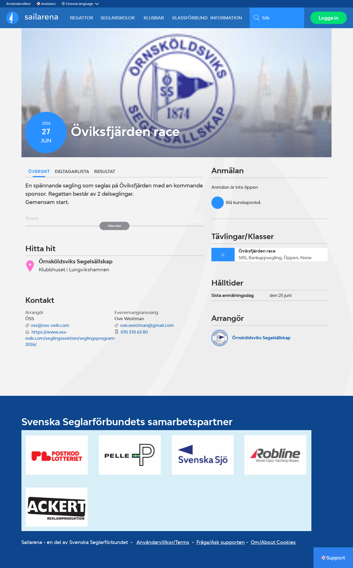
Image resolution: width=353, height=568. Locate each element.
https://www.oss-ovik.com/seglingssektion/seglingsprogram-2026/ (70, 338)
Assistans (48, 4)
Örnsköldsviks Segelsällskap (261, 337)
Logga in (329, 18)
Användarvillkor (18, 4)
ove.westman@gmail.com (147, 325)
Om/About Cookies (273, 542)
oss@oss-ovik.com (50, 325)
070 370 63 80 (134, 332)
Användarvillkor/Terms (162, 542)
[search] (277, 17)
